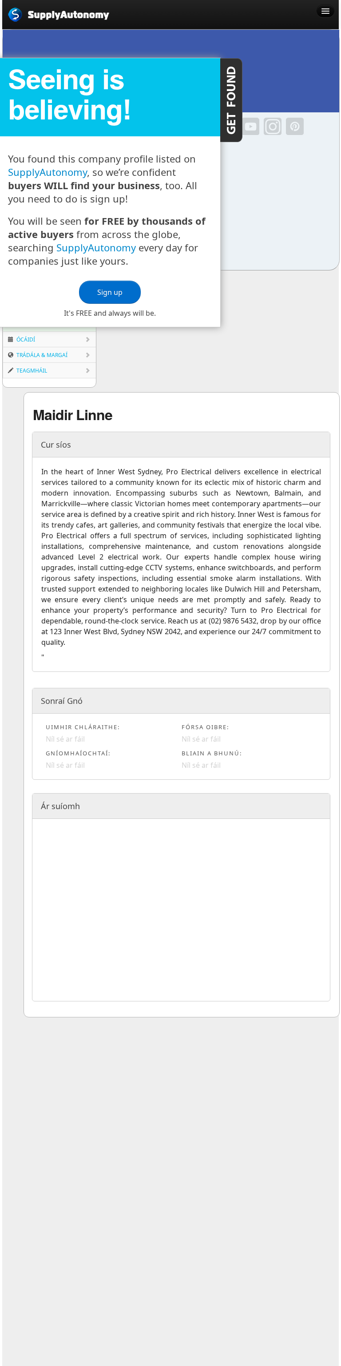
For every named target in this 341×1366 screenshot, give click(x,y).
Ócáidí (25, 339)
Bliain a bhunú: (212, 753)
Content (231, 100)
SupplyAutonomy (47, 172)
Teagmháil (31, 370)
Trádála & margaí (41, 355)
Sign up (110, 292)
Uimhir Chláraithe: (83, 727)
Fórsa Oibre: (205, 727)
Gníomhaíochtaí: (78, 753)
